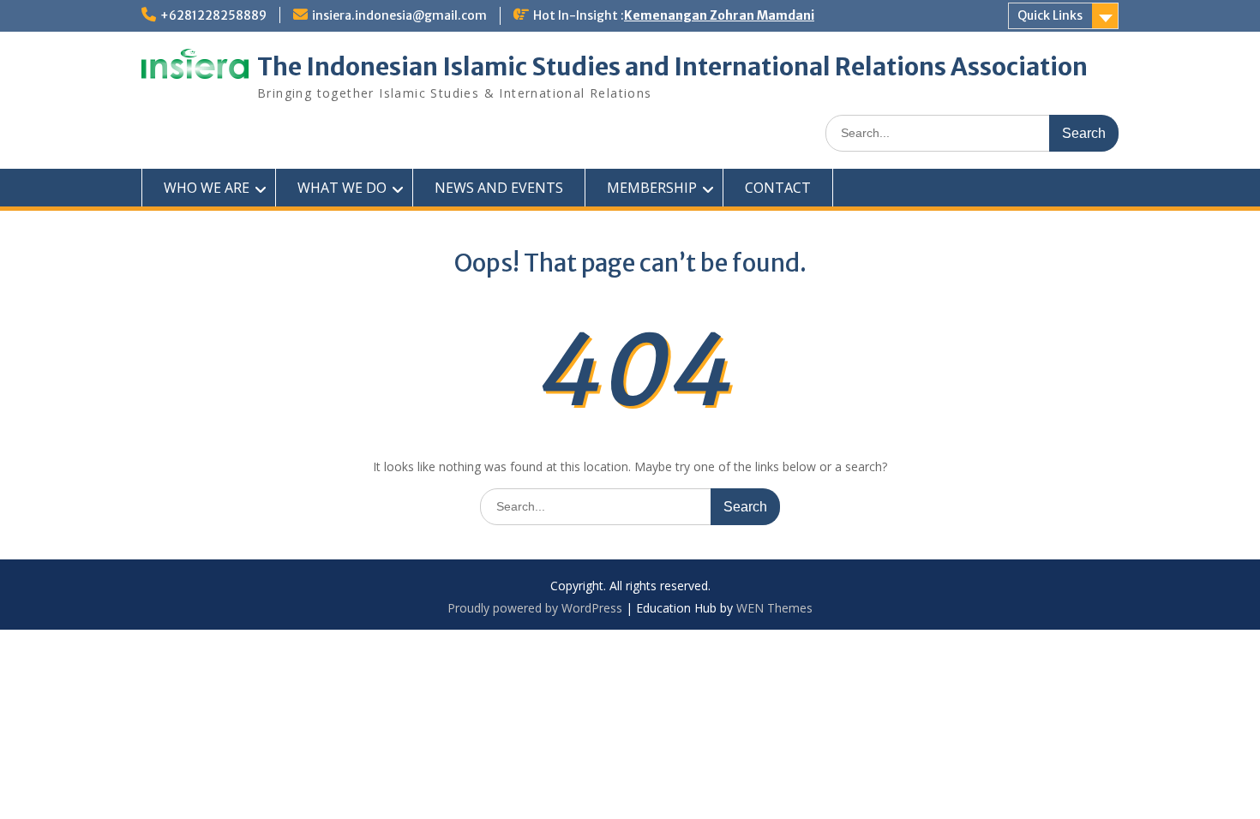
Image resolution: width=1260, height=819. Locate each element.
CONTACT (778, 187)
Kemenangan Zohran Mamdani (719, 15)
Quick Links (1050, 15)
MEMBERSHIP (652, 187)
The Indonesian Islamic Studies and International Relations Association (672, 66)
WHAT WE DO (342, 187)
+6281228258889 (213, 15)
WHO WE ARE (206, 187)
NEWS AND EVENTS (499, 187)
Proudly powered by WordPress (534, 608)
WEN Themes (774, 608)
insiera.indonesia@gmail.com (399, 15)
